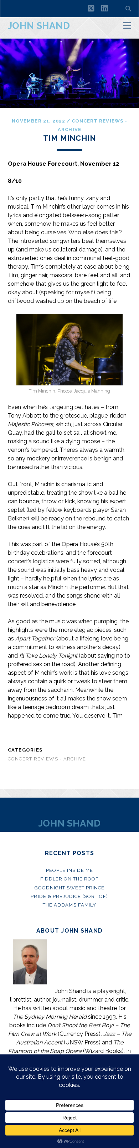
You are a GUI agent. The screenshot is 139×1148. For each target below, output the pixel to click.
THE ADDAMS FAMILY (69, 905)
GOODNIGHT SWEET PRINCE (70, 887)
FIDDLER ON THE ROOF (69, 879)
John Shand (39, 25)
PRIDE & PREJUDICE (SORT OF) (69, 896)
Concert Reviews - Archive (47, 759)
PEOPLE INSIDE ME (69, 870)
